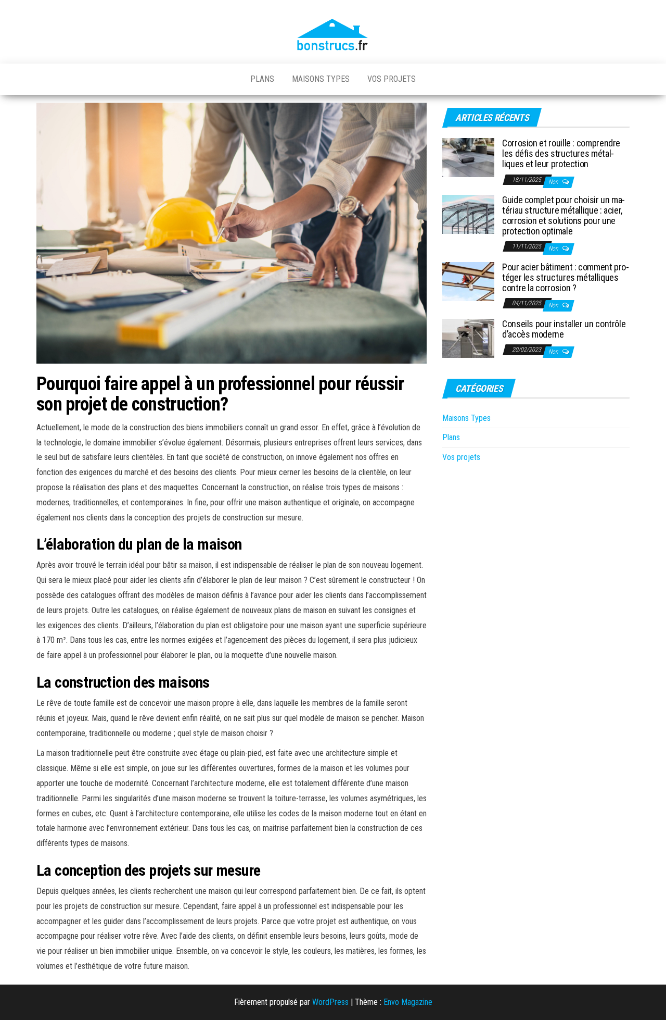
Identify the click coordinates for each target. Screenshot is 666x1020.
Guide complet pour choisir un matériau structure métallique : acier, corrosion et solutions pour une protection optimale (563, 215)
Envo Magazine (407, 1002)
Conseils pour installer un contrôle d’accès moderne (563, 329)
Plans (262, 79)
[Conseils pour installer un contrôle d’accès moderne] (468, 338)
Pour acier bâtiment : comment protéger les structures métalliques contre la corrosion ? (565, 277)
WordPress (330, 1002)
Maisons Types (321, 79)
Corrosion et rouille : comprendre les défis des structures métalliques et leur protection (561, 153)
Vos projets (391, 79)
